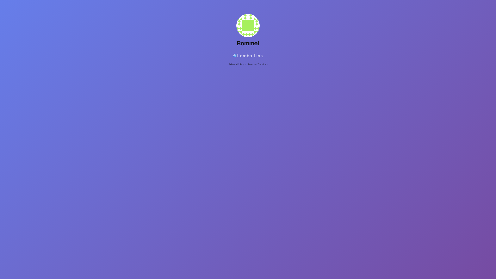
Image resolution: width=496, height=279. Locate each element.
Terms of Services (258, 64)
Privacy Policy (236, 64)
